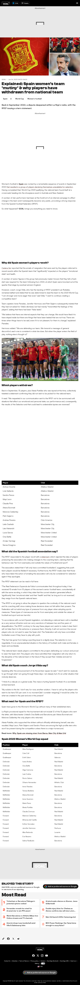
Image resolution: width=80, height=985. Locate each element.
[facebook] (33, 956)
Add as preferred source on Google (62, 886)
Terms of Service (24, 961)
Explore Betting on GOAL (10, 27)
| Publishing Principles (69, 22)
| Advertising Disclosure (56, 22)
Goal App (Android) (52, 961)
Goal (13, 980)
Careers (43, 961)
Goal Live (73, 961)
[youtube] (46, 956)
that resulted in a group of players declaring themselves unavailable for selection (40, 187)
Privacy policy (35, 961)
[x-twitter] (37, 956)
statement (45, 557)
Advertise (14, 961)
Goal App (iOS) (64, 961)
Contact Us (7, 961)
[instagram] (42, 956)
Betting (37, 963)
